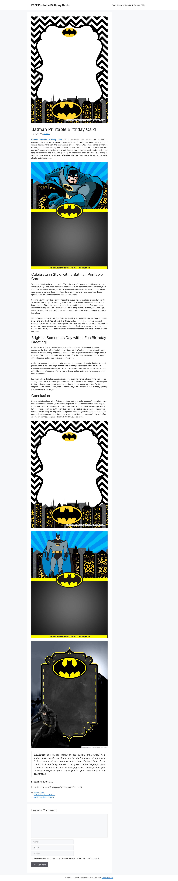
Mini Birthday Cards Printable (44, 797)
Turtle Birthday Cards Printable (44, 795)
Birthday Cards (39, 792)
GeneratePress (107, 878)
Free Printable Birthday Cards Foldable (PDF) (128, 5)
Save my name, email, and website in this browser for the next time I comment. (66, 858)
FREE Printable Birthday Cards (50, 5)
